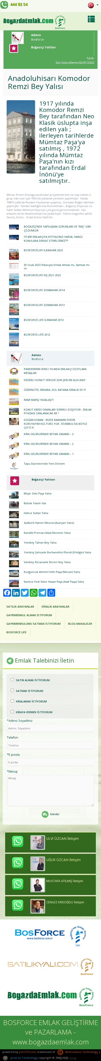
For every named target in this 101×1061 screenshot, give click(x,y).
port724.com (27, 1052)
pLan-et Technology (24, 1058)
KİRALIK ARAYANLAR (55, 606)
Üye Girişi (69, 1058)
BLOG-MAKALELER (80, 623)
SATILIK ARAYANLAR (20, 606)
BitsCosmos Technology (81, 1052)
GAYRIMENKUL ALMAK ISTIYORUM (29, 615)
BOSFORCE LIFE (16, 632)
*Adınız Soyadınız (20, 720)
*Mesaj (12, 771)
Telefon (12, 737)
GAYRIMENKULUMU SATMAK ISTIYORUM (33, 623)
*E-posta (13, 754)
